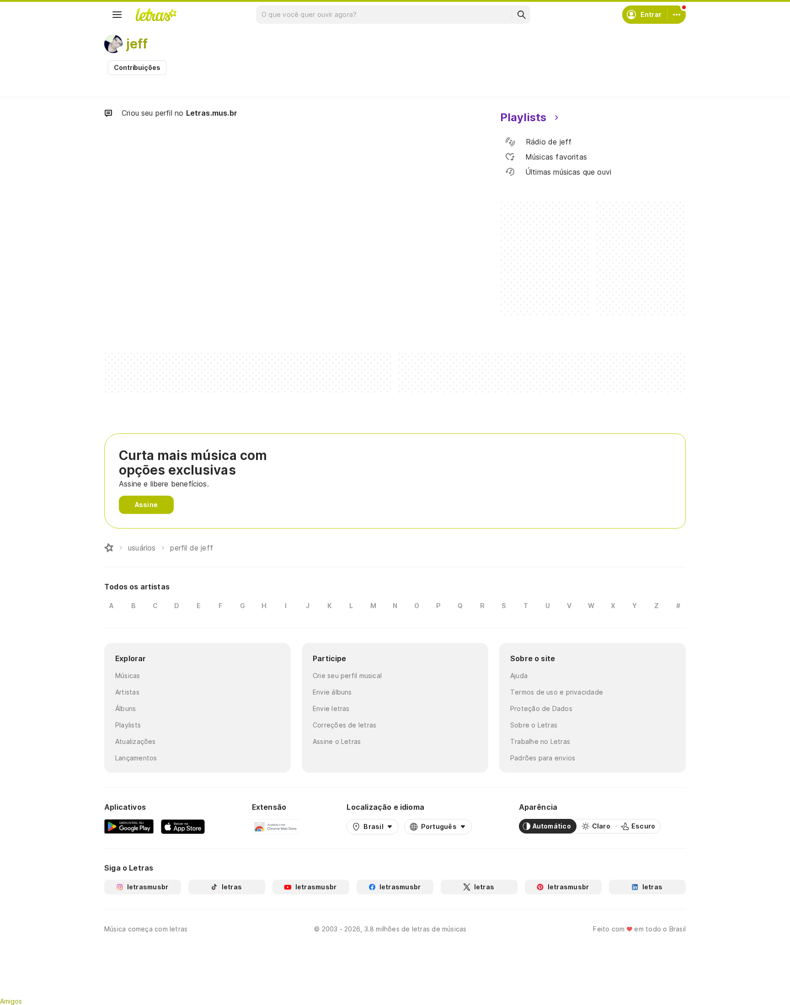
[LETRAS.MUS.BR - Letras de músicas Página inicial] (156, 14)
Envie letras (331, 708)
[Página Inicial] (108, 547)
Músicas (127, 675)
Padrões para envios (542, 758)
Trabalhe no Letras (540, 741)
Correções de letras (344, 725)
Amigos (11, 1001)
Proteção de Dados (541, 708)
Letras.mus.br (211, 113)
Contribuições (137, 67)
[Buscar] (521, 14)
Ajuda (519, 675)
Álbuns (125, 708)
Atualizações (135, 741)
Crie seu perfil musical (347, 675)
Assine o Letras (337, 741)
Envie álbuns (332, 692)
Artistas (127, 692)
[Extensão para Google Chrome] (276, 826)
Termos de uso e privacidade (556, 692)
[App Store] (183, 826)
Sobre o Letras (533, 725)
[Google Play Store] (129, 826)
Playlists (128, 725)
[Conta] (676, 14)
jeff (137, 44)
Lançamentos (136, 758)
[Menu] (117, 14)
